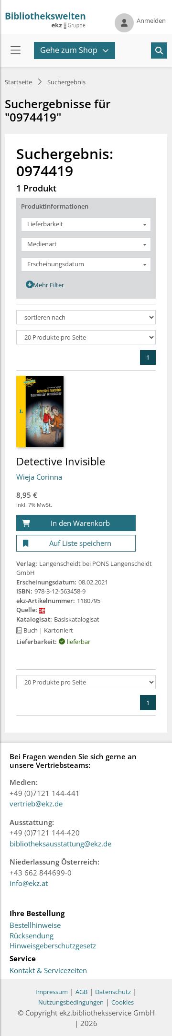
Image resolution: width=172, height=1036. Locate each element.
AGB (81, 991)
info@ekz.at (29, 883)
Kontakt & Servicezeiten (48, 970)
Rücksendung (32, 936)
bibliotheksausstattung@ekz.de (60, 843)
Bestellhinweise (35, 925)
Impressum (51, 991)
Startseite (18, 82)
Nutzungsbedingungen (71, 1002)
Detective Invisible (60, 461)
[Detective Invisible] (40, 411)
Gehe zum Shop (68, 50)
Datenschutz (113, 991)
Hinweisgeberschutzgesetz (53, 946)
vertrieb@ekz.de (36, 803)
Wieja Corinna (39, 477)
